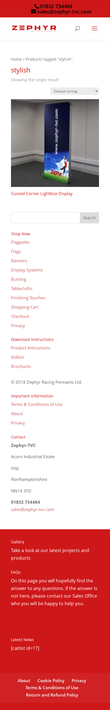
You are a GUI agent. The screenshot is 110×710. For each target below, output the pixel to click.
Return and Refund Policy (52, 695)
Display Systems (27, 270)
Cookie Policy (51, 680)
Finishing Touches (28, 297)
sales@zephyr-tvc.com (32, 509)
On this (19, 581)
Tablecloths (21, 288)
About (17, 413)
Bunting (18, 279)
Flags (16, 251)
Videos (17, 357)
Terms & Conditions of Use (36, 404)
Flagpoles (20, 242)
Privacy (18, 325)
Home (16, 59)
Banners (19, 260)
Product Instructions (30, 348)
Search (89, 217)
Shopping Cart (24, 307)
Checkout (20, 316)
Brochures (21, 366)
